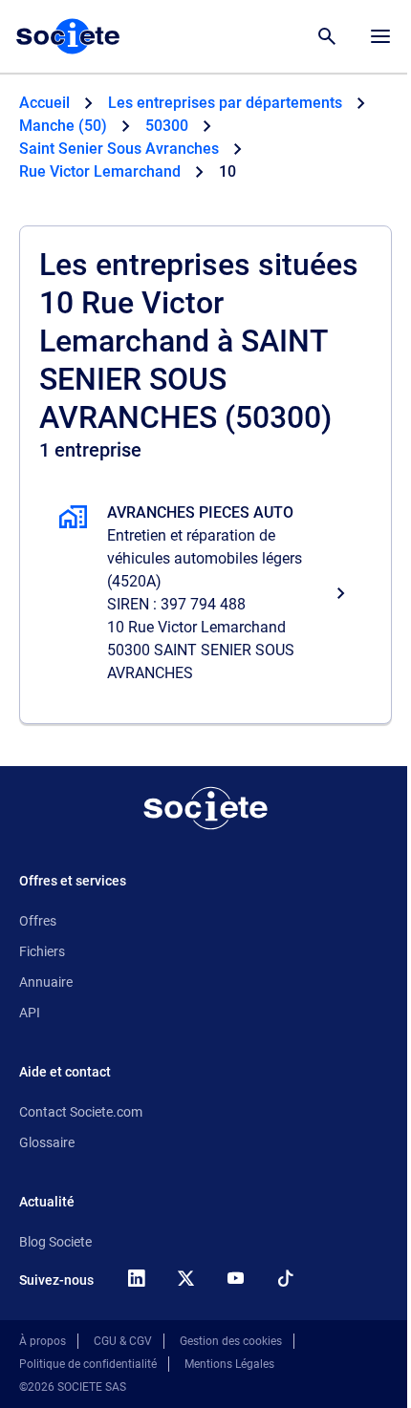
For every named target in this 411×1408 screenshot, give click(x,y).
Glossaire (47, 1142)
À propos (42, 1341)
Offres (37, 920)
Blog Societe (55, 1241)
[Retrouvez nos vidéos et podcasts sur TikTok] (285, 1278)
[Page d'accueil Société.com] (67, 36)
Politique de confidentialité (88, 1364)
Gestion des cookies (231, 1341)
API (29, 1012)
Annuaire (46, 982)
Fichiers (42, 951)
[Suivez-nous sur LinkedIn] (136, 1278)
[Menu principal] (380, 36)
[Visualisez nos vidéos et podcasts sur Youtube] (235, 1278)
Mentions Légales (229, 1364)
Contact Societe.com (80, 1112)
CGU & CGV (123, 1341)
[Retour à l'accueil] (205, 808)
